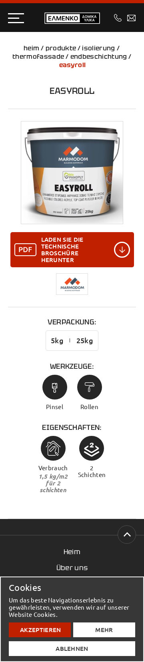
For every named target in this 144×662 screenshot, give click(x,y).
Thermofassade (38, 56)
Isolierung (98, 48)
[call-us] (118, 18)
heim (31, 48)
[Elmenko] (72, 18)
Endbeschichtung (98, 56)
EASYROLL (72, 65)
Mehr (104, 629)
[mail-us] (131, 18)
